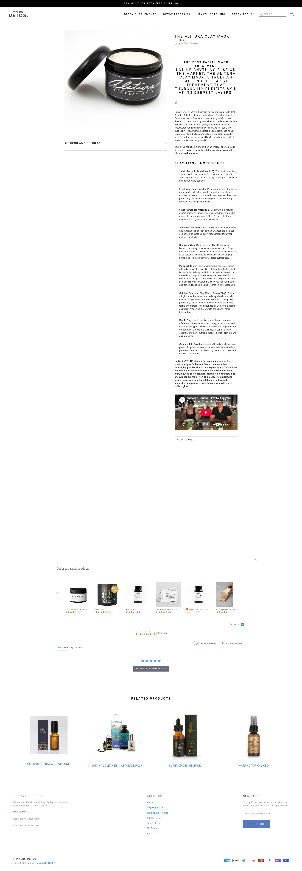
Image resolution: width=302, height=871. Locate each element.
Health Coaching (211, 14)
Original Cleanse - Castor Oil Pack (116, 765)
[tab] (206, 643)
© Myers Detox (25, 858)
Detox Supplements (140, 14)
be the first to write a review (151, 668)
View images (185, 440)
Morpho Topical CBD (254, 765)
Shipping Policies (155, 807)
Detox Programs (176, 14)
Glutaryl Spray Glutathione (48, 763)
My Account (153, 828)
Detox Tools (242, 14)
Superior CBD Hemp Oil (185, 765)
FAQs (150, 833)
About (150, 802)
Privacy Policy (154, 817)
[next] (292, 735)
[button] (58, 592)
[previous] (9, 735)
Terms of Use (153, 823)
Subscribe (256, 824)
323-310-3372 (20, 812)
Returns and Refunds (82, 143)
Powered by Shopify (46, 862)
